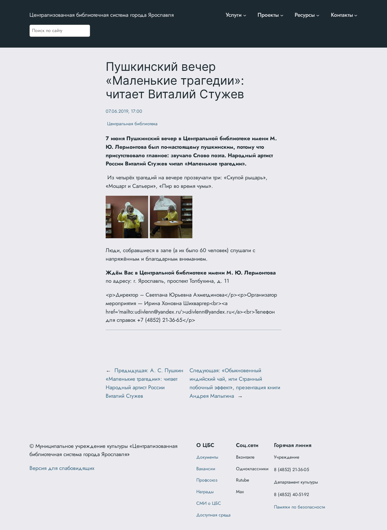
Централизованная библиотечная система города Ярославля (101, 15)
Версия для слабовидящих (61, 468)
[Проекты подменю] (282, 15)
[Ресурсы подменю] (318, 15)
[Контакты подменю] (356, 15)
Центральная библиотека (132, 123)
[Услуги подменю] (244, 15)
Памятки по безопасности (299, 507)
